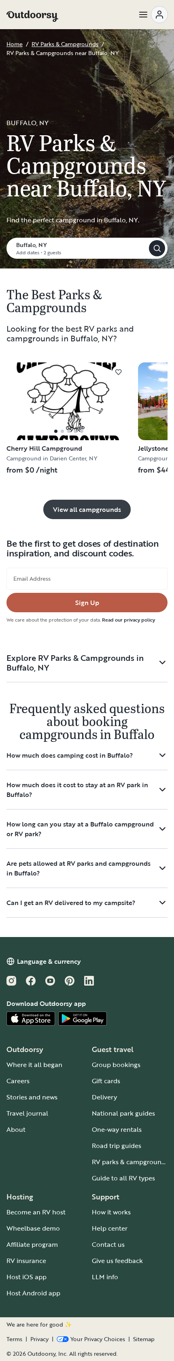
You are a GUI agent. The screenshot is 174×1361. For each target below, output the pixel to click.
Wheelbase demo (33, 1228)
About (15, 1129)
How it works (111, 1212)
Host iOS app (26, 1277)
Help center (109, 1228)
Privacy (39, 1339)
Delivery (104, 1097)
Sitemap (144, 1339)
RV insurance (26, 1260)
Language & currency (49, 961)
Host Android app (33, 1293)
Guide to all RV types (123, 1178)
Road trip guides (116, 1145)
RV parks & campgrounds (130, 1162)
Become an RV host (36, 1212)
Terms (14, 1339)
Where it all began (34, 1064)
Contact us (108, 1244)
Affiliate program (32, 1244)
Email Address (32, 579)
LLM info (105, 1277)
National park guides (123, 1113)
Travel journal (27, 1113)
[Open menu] (153, 14)
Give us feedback (117, 1260)
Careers (18, 1081)
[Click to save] (118, 372)
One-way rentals (117, 1129)
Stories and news (31, 1097)
